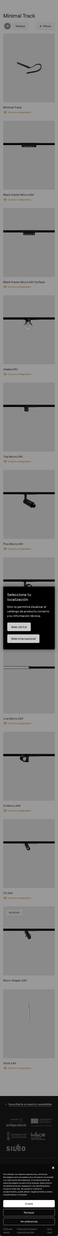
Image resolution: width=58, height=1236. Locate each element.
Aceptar (29, 1203)
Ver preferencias (29, 1221)
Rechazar (29, 1212)
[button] (53, 1167)
